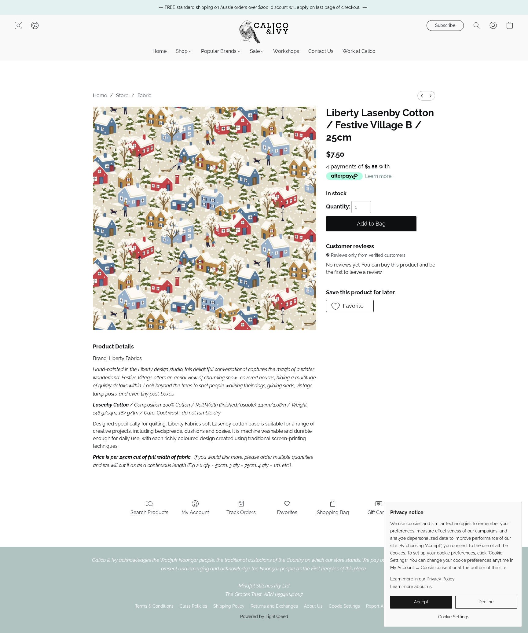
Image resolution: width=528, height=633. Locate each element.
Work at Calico (359, 51)
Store (122, 95)
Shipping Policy (228, 606)
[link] (453, 614)
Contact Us (320, 51)
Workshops (286, 51)
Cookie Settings (344, 606)
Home (159, 51)
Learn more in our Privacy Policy (422, 578)
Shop (182, 51)
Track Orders (241, 512)
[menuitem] (422, 95)
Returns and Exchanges (274, 606)
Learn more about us (411, 586)
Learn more (378, 176)
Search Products (149, 512)
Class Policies (193, 606)
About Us (313, 606)
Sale (255, 51)
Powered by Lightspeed (264, 616)
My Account (195, 512)
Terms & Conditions (154, 606)
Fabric (144, 95)
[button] (264, 31)
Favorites (287, 512)
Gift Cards (379, 512)
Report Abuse (379, 606)
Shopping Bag (333, 512)
